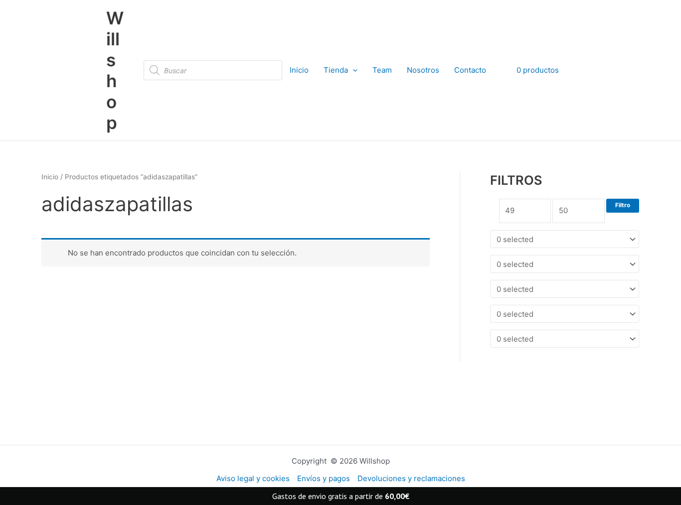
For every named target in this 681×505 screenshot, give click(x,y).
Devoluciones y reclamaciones (411, 478)
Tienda (336, 70)
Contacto (470, 70)
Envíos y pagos (323, 478)
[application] (352, 70)
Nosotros (423, 70)
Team (382, 70)
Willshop (115, 70)
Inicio (299, 70)
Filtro (622, 205)
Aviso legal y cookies (253, 478)
